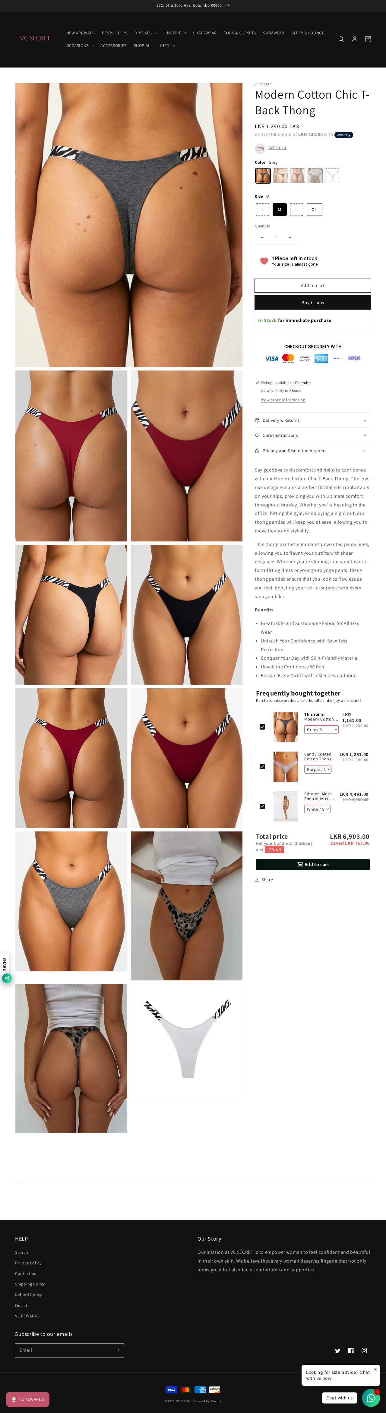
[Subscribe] (117, 1350)
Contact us (25, 1273)
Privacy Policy (28, 1263)
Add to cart (313, 285)
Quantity (262, 226)
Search (21, 1252)
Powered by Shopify (207, 1401)
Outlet (21, 1305)
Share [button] (267, 879)
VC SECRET (184, 1401)
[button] (341, 39)
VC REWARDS (27, 1316)
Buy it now (313, 302)
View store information (283, 399)
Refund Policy (28, 1295)
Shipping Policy (30, 1284)
